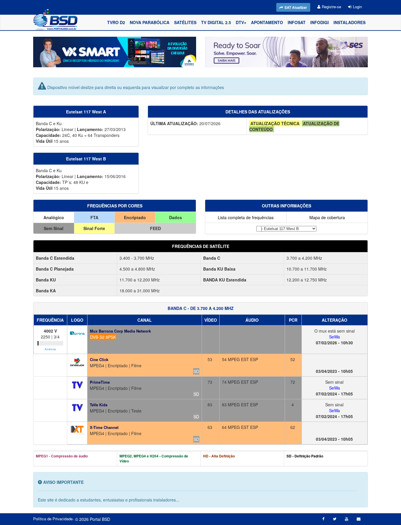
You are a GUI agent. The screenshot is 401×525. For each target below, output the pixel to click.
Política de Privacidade (53, 518)
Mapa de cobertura (327, 217)
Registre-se (331, 6)
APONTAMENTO (267, 22)
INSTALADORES (349, 22)
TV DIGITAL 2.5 (216, 22)
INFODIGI (319, 22)
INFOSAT (297, 22)
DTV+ (241, 22)
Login (357, 6)
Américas (50, 349)
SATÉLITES (185, 22)
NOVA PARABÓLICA (149, 22)
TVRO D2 (116, 22)
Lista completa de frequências (246, 217)
